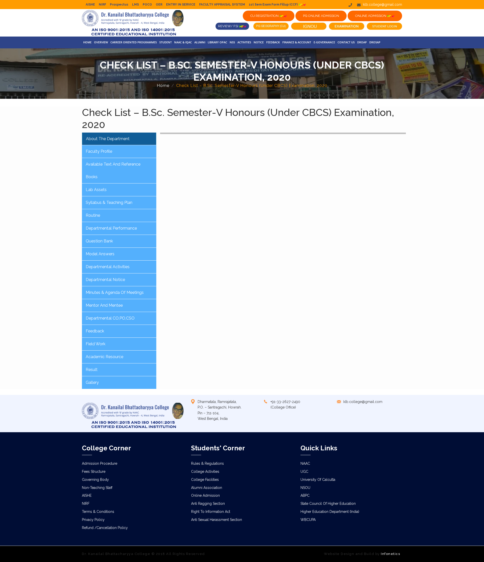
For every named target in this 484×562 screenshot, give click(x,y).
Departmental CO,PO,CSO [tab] (110, 318)
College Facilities (205, 480)
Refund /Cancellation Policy (105, 528)
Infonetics (390, 554)
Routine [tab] (93, 215)
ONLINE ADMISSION (371, 16)
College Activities (205, 472)
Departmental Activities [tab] (108, 266)
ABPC (305, 495)
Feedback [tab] (95, 331)
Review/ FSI (228, 26)
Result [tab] (92, 369)
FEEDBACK (273, 42)
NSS (232, 42)
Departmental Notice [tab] (105, 279)
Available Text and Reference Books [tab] (113, 170)
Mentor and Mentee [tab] (104, 305)
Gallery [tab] (92, 382)
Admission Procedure (99, 463)
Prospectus (119, 4)
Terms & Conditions (98, 512)
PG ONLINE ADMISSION (321, 16)
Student (165, 42)
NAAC (305, 463)
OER (159, 4)
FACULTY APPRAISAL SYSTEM (222, 4)
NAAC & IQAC (183, 42)
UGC (304, 472)
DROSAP (374, 42)
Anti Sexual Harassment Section (216, 520)
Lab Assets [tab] (96, 189)
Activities (244, 42)
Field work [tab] (95, 343)
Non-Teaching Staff (97, 488)
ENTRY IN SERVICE (180, 4)
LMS (135, 4)
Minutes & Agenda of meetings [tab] (115, 292)
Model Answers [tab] (100, 254)
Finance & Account (296, 42)
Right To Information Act (210, 512)
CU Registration (264, 16)
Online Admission (205, 495)
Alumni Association (206, 488)
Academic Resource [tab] (104, 356)
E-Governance (324, 42)
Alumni (199, 42)
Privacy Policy (93, 520)
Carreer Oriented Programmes (133, 42)
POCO (147, 4)
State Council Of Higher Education (328, 504)
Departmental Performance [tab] (111, 228)
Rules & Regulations (207, 463)
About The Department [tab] (108, 138)
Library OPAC (217, 42)
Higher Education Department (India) (329, 512)
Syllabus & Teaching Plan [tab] (109, 202)
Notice (259, 42)
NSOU (305, 488)
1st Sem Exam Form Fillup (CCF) (273, 4)
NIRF (102, 4)
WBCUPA (308, 520)
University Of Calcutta (317, 480)
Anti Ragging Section (208, 504)
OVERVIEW (101, 42)
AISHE (90, 4)
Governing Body (95, 480)
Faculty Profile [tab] (99, 151)
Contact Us (346, 42)
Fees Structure (93, 472)
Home (87, 42)
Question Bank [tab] (99, 241)
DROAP (362, 42)
